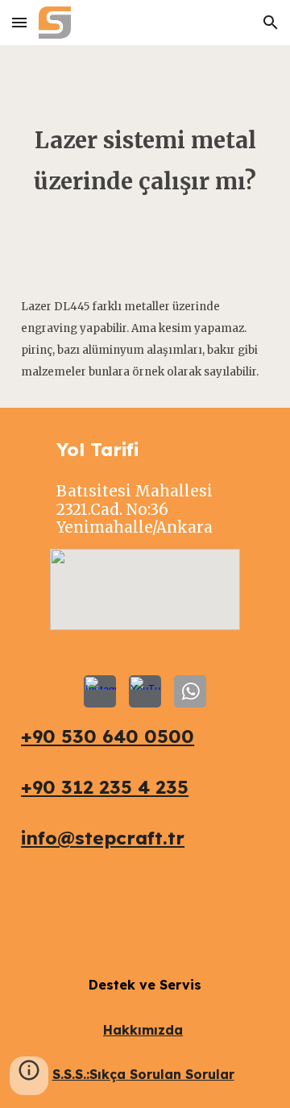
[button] (19, 22)
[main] (145, 157)
